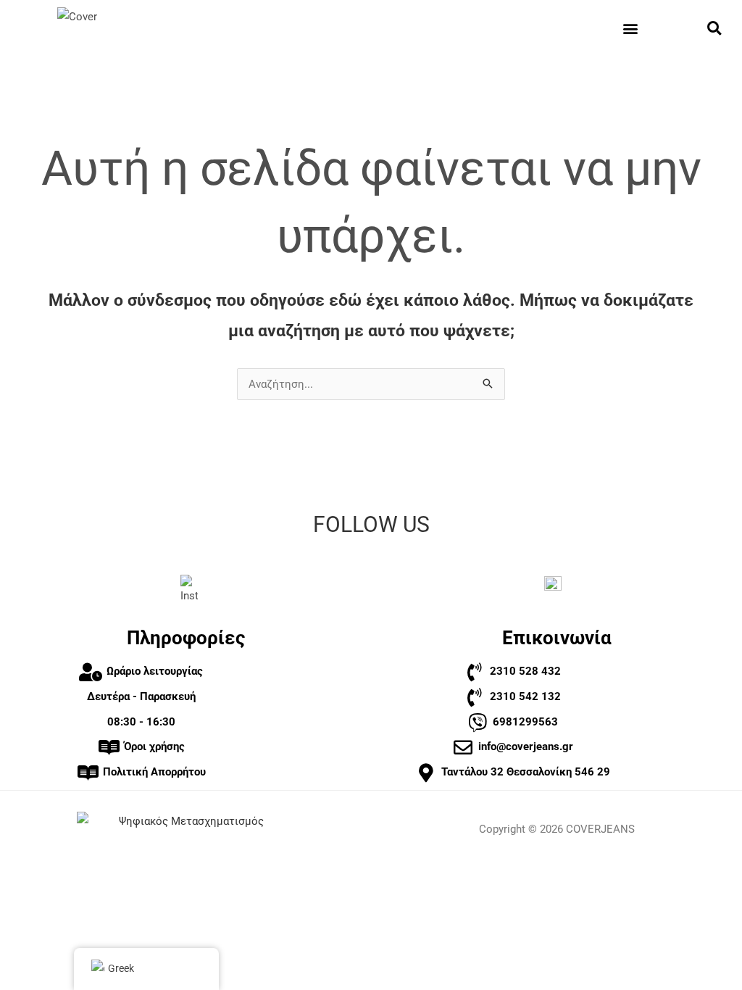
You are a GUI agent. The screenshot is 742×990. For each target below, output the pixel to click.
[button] (631, 28)
